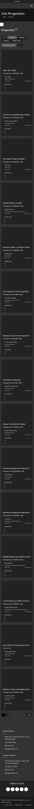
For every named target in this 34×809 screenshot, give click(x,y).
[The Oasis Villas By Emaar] (17, 148)
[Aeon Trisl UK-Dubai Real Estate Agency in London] (10, 6)
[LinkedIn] (22, 789)
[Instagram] (17, 789)
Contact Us (28, 805)
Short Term (16, 40)
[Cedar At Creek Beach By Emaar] (17, 104)
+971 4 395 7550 (10, 742)
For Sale (6, 40)
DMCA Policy (18, 805)
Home (4, 17)
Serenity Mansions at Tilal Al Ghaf (17, 468)
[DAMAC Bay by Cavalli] (17, 192)
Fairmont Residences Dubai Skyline (18, 512)
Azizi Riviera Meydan (11, 380)
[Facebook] (8, 789)
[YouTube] (26, 789)
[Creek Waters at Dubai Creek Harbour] (17, 590)
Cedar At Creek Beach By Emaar (16, 115)
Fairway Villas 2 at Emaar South (16, 247)
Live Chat (17, 1)
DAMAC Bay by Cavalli (12, 203)
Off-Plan (12, 37)
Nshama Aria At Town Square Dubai (18, 336)
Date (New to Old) (8, 45)
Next (29, 714)
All (4, 37)
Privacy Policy (9, 805)
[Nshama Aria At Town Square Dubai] (17, 325)
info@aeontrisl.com (11, 749)
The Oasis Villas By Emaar (14, 159)
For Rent (22, 37)
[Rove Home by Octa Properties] (17, 281)
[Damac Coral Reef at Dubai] (17, 413)
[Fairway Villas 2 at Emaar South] (17, 236)
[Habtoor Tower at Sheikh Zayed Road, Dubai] (17, 678)
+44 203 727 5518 (11, 766)
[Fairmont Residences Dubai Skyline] (17, 502)
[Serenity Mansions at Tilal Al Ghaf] (17, 457)
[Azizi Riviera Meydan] (17, 369)
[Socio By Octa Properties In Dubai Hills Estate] (17, 634)
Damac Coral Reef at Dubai (14, 424)
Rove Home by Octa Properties (16, 291)
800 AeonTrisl (9, 746)
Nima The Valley (10, 70)
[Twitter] (12, 789)
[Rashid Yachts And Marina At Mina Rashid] (17, 546)
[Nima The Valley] (17, 59)
